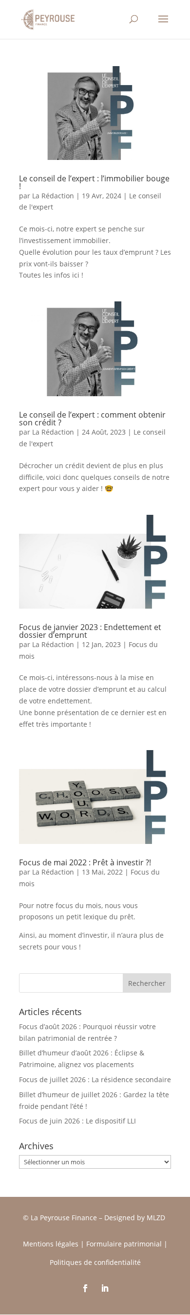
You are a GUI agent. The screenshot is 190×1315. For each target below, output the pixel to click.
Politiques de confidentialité (95, 1262)
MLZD (157, 1217)
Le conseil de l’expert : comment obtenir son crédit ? (92, 418)
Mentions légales (50, 1243)
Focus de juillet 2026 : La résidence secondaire (95, 1079)
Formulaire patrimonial (124, 1243)
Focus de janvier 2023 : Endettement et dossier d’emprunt (90, 631)
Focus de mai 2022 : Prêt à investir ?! (85, 862)
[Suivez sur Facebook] (85, 1288)
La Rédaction (53, 195)
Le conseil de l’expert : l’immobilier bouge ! (94, 182)
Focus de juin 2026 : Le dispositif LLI (77, 1120)
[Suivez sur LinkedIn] (105, 1288)
